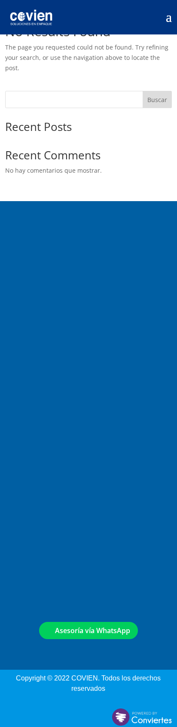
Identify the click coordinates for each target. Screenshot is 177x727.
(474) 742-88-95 (60, 540)
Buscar (157, 100)
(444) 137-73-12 (33, 441)
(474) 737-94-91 (60, 551)
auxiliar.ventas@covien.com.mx (60, 393)
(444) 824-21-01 (33, 421)
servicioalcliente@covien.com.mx (63, 372)
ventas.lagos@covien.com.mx (58, 513)
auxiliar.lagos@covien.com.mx (58, 523)
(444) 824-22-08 (33, 431)
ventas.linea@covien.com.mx (56, 403)
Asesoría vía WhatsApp (90, 630)
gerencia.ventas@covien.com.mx (63, 383)
